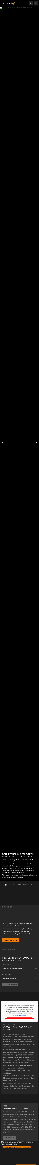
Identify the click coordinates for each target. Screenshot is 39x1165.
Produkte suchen (10, 985)
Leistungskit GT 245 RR (15, 1108)
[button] (3, 442)
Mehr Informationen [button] (19, 1015)
